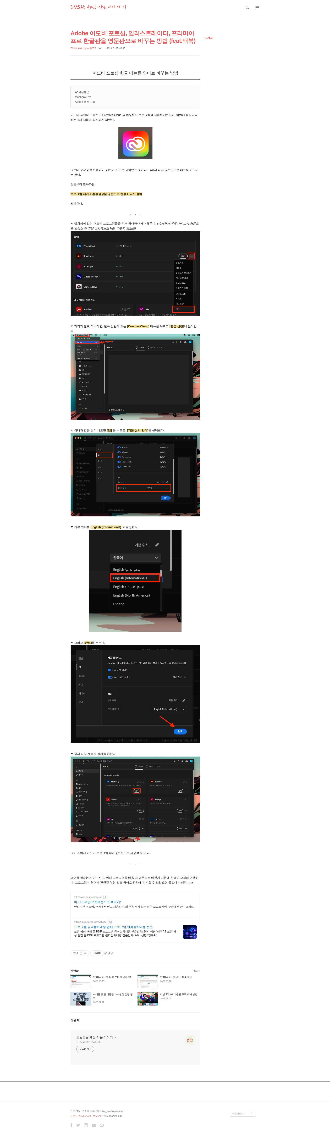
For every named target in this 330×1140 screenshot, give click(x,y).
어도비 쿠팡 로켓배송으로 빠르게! (97, 902)
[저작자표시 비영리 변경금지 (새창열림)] (108, 953)
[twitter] (78, 1125)
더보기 (196, 970)
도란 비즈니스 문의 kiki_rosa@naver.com (103, 1111)
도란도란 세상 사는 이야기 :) (98, 7)
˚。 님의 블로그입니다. (88, 1042)
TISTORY (75, 1111)
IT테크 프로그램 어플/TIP (83, 48)
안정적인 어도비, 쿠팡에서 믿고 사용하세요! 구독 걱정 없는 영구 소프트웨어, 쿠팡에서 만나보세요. (134, 906)
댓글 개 (74, 1020)
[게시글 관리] (85, 953)
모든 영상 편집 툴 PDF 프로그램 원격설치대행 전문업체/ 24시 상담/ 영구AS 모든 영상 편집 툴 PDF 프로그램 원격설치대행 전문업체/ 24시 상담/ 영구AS (125, 933)
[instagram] (86, 1125)
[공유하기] (81, 953)
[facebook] (71, 1125)
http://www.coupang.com (87, 897)
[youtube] (94, 1125)
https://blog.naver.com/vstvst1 (90, 921)
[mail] (102, 1125)
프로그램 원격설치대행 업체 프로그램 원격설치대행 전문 (113, 927)
